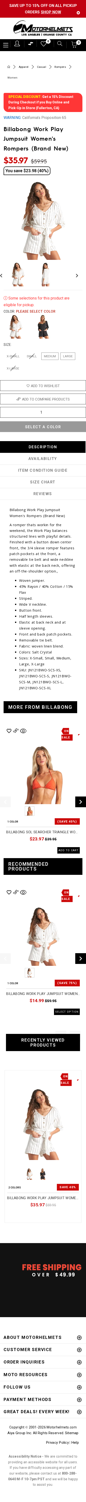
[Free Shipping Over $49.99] (43, 1270)
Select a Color (43, 427)
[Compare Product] (18, 1075)
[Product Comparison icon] (31, 45)
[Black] (43, 327)
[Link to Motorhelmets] (43, 28)
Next (76, 274)
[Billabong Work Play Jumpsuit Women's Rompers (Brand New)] (43, 1124)
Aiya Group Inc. (19, 1433)
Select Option (59, 1216)
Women (12, 77)
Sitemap (72, 1433)
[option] (43, 790)
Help (75, 1442)
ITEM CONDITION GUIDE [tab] (43, 470)
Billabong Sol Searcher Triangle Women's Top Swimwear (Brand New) (43, 832)
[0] (42, 45)
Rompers (60, 67)
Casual (41, 67)
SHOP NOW (51, 12)
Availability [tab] (42, 458)
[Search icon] (58, 44)
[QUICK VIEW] (27, 1075)
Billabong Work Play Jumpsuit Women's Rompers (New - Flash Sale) (43, 994)
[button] (74, 46)
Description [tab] (43, 447)
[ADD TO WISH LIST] (10, 1075)
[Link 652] (8, 67)
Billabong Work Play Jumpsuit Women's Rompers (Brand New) (43, 1198)
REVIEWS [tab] (42, 494)
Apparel (24, 67)
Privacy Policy (57, 1442)
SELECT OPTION (67, 1011)
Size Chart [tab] (42, 482)
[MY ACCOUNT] (17, 43)
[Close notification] (78, 13)
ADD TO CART (69, 850)
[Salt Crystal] (16, 327)
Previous (16, 811)
